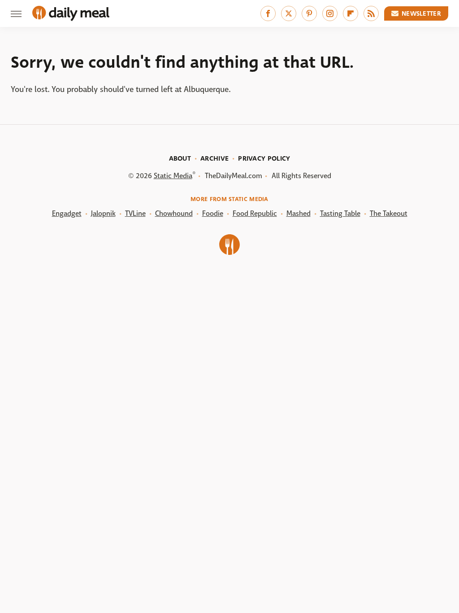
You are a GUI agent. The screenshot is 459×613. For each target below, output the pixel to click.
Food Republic (255, 213)
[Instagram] (330, 13)
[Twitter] (288, 13)
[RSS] (371, 13)
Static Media (173, 175)
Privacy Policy (264, 158)
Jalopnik (103, 213)
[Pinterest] (309, 13)
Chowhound (174, 213)
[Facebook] (268, 13)
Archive (214, 158)
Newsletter (421, 13)
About (180, 158)
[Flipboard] (350, 13)
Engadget (67, 213)
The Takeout (388, 213)
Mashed (298, 213)
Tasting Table (340, 213)
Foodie (212, 213)
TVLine (135, 213)
